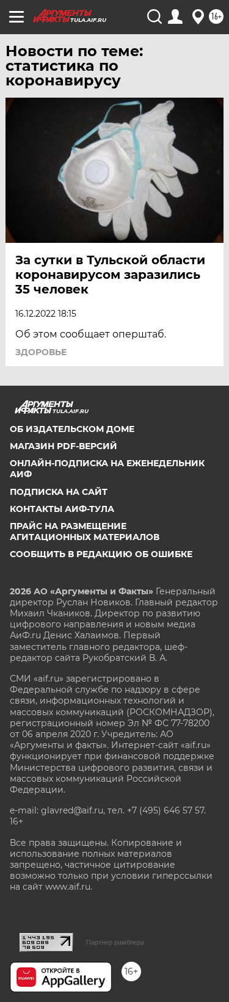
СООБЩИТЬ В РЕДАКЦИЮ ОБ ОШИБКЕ (101, 554)
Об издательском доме (72, 429)
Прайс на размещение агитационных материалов (84, 531)
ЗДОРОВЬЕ (41, 352)
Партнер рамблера (115, 942)
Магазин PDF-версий (63, 446)
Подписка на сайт (58, 491)
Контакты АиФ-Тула (62, 508)
